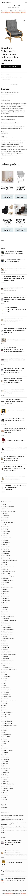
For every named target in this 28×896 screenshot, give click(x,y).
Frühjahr (5, 562)
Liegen (4, 640)
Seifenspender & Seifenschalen (10, 701)
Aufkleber (5, 513)
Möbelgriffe (5, 656)
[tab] (14, 84)
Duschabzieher (6, 547)
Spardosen (5, 730)
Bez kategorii (6, 529)
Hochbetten (6, 598)
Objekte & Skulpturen (8, 661)
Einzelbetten (6, 553)
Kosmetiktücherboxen (8, 629)
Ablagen (5, 504)
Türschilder (5, 761)
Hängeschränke (6, 596)
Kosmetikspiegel (7, 627)
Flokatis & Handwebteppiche (10, 560)
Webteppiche (6, 790)
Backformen (6, 515)
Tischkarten (6, 759)
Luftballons (5, 645)
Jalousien (5, 609)
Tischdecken (6, 757)
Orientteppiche (6, 663)
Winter (4, 797)
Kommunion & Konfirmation (9, 620)
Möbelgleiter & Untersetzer (9, 654)
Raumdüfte (5, 678)
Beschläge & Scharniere (8, 522)
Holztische (5, 607)
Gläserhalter (6, 582)
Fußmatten (5, 569)
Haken (4, 585)
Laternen (5, 636)
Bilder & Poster (6, 531)
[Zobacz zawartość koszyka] (18, 6)
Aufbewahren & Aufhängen (9, 511)
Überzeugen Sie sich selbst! (11, 66)
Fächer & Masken (7, 556)
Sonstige (5, 716)
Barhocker (5, 520)
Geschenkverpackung (8, 580)
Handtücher (6, 591)
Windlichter (5, 795)
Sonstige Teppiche (7, 723)
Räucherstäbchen (7, 676)
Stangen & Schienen (8, 737)
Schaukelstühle (6, 687)
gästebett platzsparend (11, 77)
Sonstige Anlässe (7, 719)
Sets (4, 707)
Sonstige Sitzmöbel (7, 721)
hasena (20, 77)
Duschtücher (6, 549)
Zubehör (5, 799)
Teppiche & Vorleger (8, 750)
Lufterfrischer (6, 647)
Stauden (5, 739)
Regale (4, 683)
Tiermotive (5, 752)
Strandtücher (6, 741)
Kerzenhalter (6, 611)
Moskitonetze (6, 658)
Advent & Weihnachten (8, 506)
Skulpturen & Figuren (8, 712)
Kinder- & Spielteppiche (8, 616)
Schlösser (5, 699)
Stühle (4, 743)
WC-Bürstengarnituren (8, 783)
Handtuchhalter (6, 594)
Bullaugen (5, 535)
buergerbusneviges (6, 2)
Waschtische (6, 781)
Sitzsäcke (5, 710)
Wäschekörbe (6, 779)
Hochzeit (5, 602)
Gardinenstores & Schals (9, 571)
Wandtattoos (6, 777)
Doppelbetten (6, 542)
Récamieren (5, 681)
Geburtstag (6, 578)
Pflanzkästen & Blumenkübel (9, 669)
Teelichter (5, 748)
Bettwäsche (6, 526)
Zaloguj (14, 7)
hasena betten (5, 79)
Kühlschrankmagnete (8, 631)
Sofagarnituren (6, 714)
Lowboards (5, 643)
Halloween (5, 589)
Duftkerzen (5, 544)
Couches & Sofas (7, 538)
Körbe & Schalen (7, 625)
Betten (4, 524)
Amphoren (5, 509)
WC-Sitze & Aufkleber (8, 788)
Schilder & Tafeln (7, 696)
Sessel (9, 76)
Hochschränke (6, 600)
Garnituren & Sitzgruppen (9, 576)
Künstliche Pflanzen (7, 634)
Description (14, 84)
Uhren (4, 766)
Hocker (4, 605)
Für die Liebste (6, 564)
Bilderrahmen (6, 533)
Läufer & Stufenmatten (8, 638)
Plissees (5, 672)
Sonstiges (5, 728)
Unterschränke (6, 768)
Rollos (4, 685)
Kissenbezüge (6, 618)
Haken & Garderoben (8, 587)
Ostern (4, 665)
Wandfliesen (6, 772)
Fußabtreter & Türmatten (9, 567)
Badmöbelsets (6, 518)
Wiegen (4, 792)
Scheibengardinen (7, 690)
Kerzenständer (6, 614)
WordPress (23, 893)
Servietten (5, 703)
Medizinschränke (7, 652)
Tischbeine (5, 754)
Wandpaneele (6, 775)
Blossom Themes (9, 893)
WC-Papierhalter (7, 786)
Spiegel (4, 732)
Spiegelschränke (7, 734)
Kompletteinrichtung (8, 623)
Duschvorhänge (6, 551)
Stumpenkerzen (6, 745)
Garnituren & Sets (7, 573)
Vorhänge (5, 770)
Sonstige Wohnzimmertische (9, 725)
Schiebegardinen (7, 694)
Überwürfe (5, 763)
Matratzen (5, 649)
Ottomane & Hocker (8, 667)
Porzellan (5, 674)
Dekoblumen (6, 540)
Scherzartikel (6, 692)
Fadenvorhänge (6, 558)
